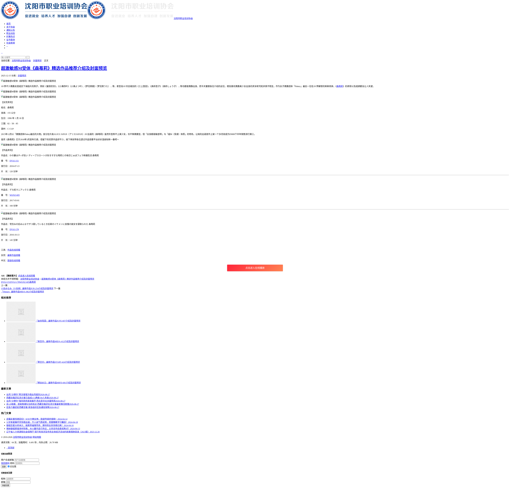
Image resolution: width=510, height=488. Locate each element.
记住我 (13, 466)
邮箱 (3, 482)
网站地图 (37, 437)
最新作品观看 (13, 255)
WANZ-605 (15, 195)
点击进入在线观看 (26, 276)
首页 (8, 24)
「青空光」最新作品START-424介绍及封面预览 (58, 362)
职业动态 (10, 33)
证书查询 (10, 40)
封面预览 (37, 60)
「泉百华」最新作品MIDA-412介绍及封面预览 (57, 341)
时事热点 (10, 36)
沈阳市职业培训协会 (183, 18)
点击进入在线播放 (255, 268)
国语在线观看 (13, 260)
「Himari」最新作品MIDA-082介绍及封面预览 (22, 292)
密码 (12, 463)
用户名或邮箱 (7, 460)
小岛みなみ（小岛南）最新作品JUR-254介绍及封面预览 (27, 288)
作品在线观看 (13, 250)
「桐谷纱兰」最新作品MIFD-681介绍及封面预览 (58, 383)
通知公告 (10, 30)
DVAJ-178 (14, 229)
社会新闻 (10, 43)
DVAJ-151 (14, 161)
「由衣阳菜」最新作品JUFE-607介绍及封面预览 (58, 321)
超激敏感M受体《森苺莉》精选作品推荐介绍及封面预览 (54, 68)
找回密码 (5, 463)
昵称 (3, 479)
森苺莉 (340, 86)
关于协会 (10, 27)
